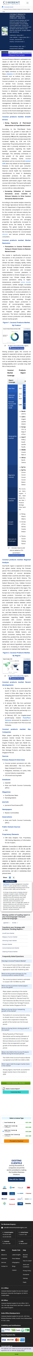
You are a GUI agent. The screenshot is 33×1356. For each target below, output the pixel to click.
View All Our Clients (16, 1179)
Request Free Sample (17, 348)
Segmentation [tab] (27, 53)
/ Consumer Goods (8, 7)
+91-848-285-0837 (23, 1243)
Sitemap (25, 1278)
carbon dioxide (26, 282)
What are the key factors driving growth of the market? (15, 1029)
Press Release (16, 1258)
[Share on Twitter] (13, 877)
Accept (16, 1354)
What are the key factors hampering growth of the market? (13, 1010)
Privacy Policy (20, 1350)
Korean (14, 923)
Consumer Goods (19, 41)
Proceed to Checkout (16, 1141)
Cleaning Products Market (9, 951)
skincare (5, 234)
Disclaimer (26, 1274)
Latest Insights (16, 1254)
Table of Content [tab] (15, 53)
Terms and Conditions (26, 1266)
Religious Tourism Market (9, 937)
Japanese (6, 923)
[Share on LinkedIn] (9, 877)
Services (3, 1262)
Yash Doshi (6, 884)
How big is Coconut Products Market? (14, 961)
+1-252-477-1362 (23, 1234)
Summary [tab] (4, 53)
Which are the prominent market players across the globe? (15, 986)
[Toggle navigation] (27, 3)
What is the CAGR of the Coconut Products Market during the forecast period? (15, 1053)
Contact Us (4, 1266)
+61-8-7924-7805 (6, 1243)
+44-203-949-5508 (6, 1237)
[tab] (4, 52)
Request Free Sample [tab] (17, 55)
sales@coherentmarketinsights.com (15, 1227)
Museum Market (7, 944)
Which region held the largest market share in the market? (16, 1065)
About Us (4, 1254)
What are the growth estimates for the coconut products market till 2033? (14, 974)
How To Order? (27, 1261)
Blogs (13, 1266)
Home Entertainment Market (10, 948)
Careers (14, 1270)
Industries (4, 1258)
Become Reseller (25, 1256)
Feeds (24, 1282)
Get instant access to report (16, 555)
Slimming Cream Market (9, 940)
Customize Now (16, 1092)
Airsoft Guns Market (8, 933)
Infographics (15, 1262)
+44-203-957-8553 (6, 1234)
